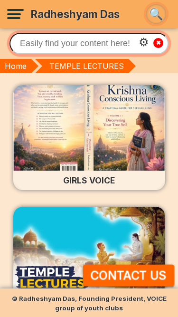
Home (16, 66)
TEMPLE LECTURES (86, 66)
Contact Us (128, 275)
